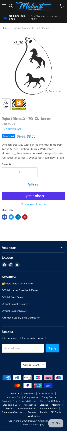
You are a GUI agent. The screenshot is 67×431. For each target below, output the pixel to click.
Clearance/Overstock (13, 412)
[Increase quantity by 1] (33, 172)
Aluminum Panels (27, 408)
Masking (56, 404)
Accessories (30, 404)
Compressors (31, 397)
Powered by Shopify (33, 424)
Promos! (32, 412)
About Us (14, 393)
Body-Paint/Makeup (50, 401)
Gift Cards (56, 412)
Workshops (33, 416)
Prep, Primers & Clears (24, 401)
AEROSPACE (14, 129)
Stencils (44, 404)
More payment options (33, 204)
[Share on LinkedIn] (18, 217)
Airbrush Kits (13, 397)
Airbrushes (28, 393)
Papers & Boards (49, 408)
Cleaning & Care (11, 404)
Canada (31, 364)
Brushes (10, 408)
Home (5, 28)
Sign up (52, 348)
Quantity (6, 164)
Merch (43, 412)
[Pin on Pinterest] (25, 217)
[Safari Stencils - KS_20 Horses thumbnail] (6, 104)
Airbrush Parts (45, 393)
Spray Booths (49, 397)
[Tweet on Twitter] (11, 217)
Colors (5, 401)
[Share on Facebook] (4, 217)
